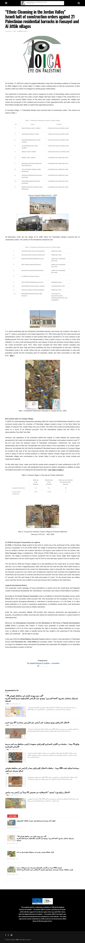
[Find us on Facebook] (5, 935)
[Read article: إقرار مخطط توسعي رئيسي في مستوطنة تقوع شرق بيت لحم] (11, 854)
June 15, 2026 (14, 725)
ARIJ (17, 940)
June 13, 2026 (14, 749)
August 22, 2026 (12, 827)
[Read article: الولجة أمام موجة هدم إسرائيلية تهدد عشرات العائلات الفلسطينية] (11, 823)
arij (8, 704)
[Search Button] (79, 3)
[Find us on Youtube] (11, 935)
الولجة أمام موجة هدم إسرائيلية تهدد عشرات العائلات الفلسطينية (36, 821)
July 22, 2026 (11, 874)
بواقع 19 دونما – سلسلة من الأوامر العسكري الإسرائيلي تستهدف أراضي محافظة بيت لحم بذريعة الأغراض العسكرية (42, 745)
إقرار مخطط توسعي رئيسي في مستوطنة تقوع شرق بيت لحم (35, 852)
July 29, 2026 (14, 704)
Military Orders (22, 31)
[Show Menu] (6, 3)
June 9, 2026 (14, 795)
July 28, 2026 (11, 859)
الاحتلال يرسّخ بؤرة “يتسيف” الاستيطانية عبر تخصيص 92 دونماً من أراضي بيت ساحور (37, 792)
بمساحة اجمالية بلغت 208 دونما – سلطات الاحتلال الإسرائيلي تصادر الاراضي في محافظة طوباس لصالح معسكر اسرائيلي (42, 769)
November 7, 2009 (10, 31)
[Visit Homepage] (42, 3)
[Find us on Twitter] (8, 935)
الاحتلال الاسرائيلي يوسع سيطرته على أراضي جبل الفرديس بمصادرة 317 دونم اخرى (37, 722)
